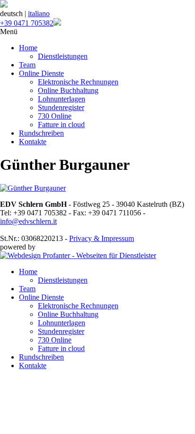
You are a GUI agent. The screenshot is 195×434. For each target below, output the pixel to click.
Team (27, 65)
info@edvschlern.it (28, 221)
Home (28, 48)
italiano (39, 13)
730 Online (54, 116)
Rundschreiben (41, 133)
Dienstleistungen (63, 56)
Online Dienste (41, 73)
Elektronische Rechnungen (78, 82)
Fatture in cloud (61, 124)
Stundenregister (61, 107)
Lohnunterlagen (61, 99)
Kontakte (32, 142)
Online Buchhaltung (68, 90)
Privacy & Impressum (101, 238)
